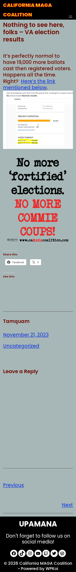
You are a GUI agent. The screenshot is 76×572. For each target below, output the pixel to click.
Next (67, 505)
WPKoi (52, 568)
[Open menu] (70, 16)
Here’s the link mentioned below (29, 84)
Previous (13, 485)
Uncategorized (21, 346)
